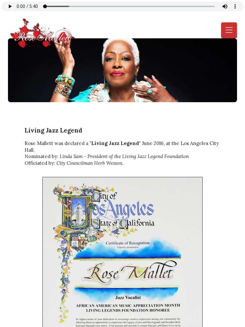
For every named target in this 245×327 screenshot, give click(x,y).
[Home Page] (41, 33)
